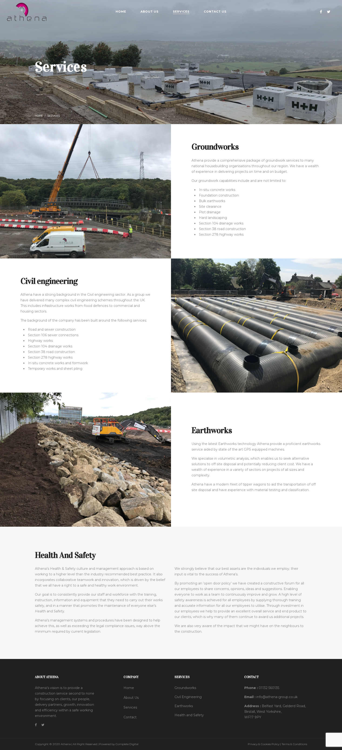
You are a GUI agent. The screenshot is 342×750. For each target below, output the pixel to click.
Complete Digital (126, 744)
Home (39, 115)
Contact (130, 717)
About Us (131, 698)
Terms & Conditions (294, 744)
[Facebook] (321, 11)
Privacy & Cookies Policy (263, 744)
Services (130, 707)
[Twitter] (329, 11)
